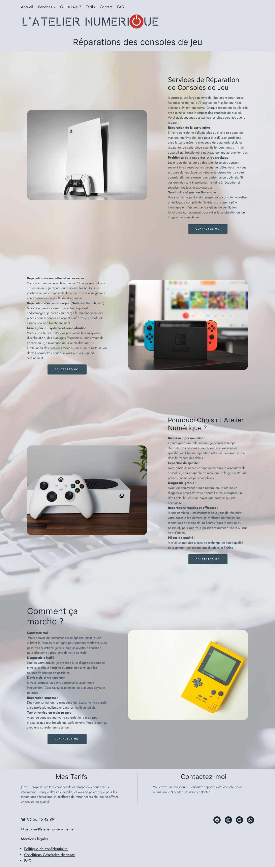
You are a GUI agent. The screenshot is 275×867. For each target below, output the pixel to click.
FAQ (27, 860)
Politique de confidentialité (46, 849)
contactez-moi (207, 228)
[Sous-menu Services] (54, 7)
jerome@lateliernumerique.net (49, 829)
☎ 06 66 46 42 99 (37, 819)
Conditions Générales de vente (49, 855)
